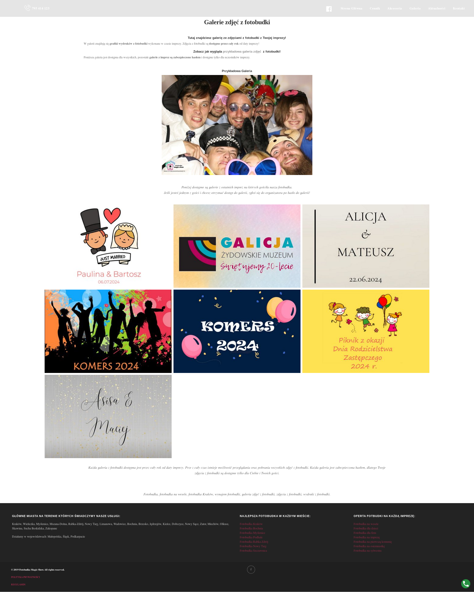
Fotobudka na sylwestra (367, 550)
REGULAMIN (18, 584)
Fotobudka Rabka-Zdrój (254, 541)
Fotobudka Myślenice (252, 533)
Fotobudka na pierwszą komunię (373, 541)
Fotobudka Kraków (251, 524)
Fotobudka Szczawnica (253, 550)
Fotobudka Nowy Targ (253, 546)
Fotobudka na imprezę (367, 537)
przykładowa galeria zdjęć (242, 51)
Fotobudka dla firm (365, 533)
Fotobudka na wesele (366, 524)
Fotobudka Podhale (251, 537)
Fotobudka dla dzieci (366, 528)
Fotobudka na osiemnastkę (369, 546)
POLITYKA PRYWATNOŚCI (25, 577)
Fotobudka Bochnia (251, 528)
